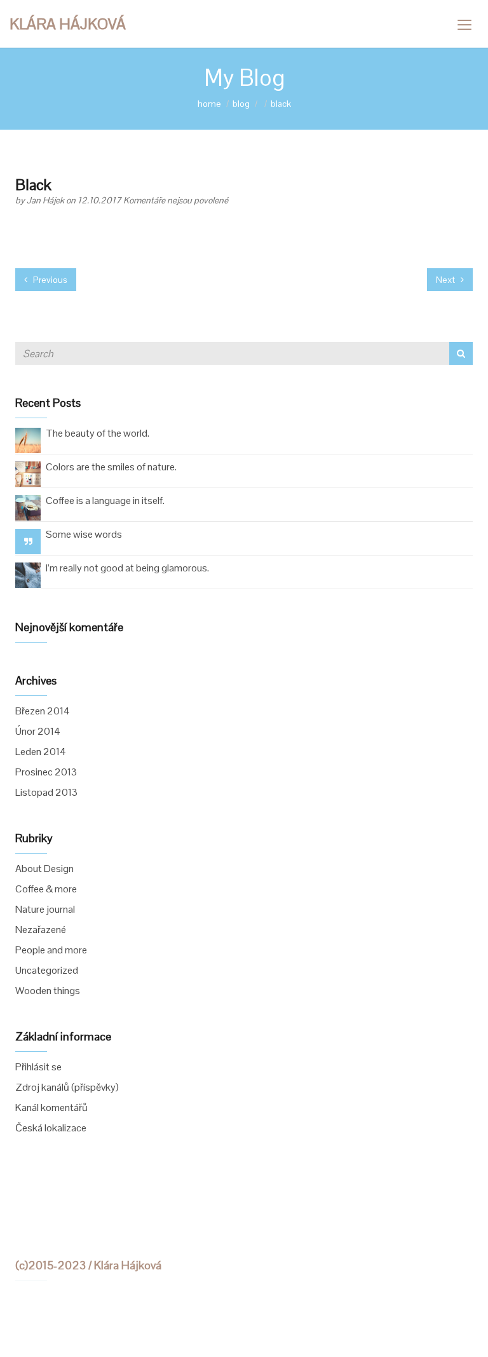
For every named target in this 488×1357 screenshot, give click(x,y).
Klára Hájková (68, 24)
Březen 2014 (42, 711)
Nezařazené (40, 929)
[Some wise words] (28, 541)
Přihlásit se (38, 1067)
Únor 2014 (37, 731)
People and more (51, 950)
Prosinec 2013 (46, 772)
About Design (44, 868)
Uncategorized (46, 970)
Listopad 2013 (46, 792)
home (209, 103)
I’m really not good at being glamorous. (127, 568)
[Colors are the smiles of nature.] (28, 473)
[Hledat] (461, 353)
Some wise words (84, 534)
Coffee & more (46, 889)
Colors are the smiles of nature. (111, 467)
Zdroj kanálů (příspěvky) (67, 1087)
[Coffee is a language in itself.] (28, 507)
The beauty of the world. (97, 433)
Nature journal (45, 909)
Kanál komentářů (51, 1107)
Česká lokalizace (50, 1128)
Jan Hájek (46, 200)
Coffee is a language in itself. (105, 500)
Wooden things (47, 990)
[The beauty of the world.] (28, 439)
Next (446, 279)
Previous (49, 279)
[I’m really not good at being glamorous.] (28, 574)
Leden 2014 (40, 751)
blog (241, 103)
